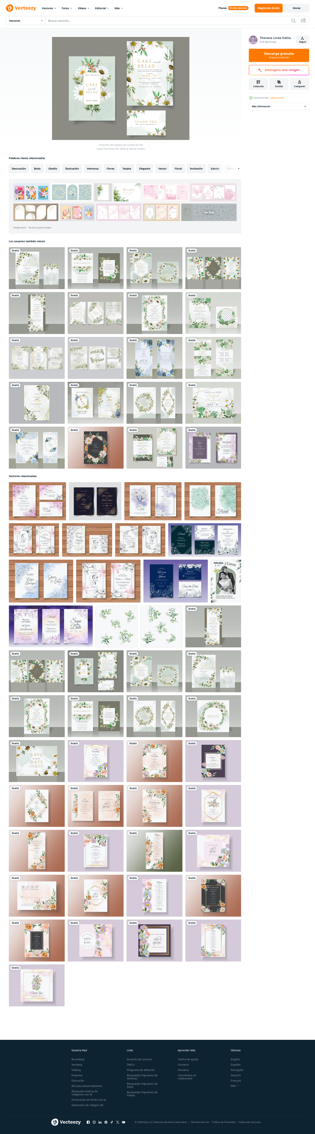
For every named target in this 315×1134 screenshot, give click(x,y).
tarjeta (126, 168)
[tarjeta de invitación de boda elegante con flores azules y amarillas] (96, 403)
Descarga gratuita (279, 55)
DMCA (130, 1064)
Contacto (183, 1064)
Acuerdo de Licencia (139, 1059)
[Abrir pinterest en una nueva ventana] (105, 1122)
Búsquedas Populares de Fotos (142, 1085)
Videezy (76, 1070)
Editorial (100, 8)
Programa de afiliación (141, 1070)
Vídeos (82, 8)
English (235, 1059)
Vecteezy (77, 1064)
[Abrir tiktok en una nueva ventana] (111, 1122)
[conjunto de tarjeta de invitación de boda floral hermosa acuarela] (37, 501)
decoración (19, 168)
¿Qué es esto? (277, 97)
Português (237, 1070)
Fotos (65, 8)
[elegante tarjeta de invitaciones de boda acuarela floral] (37, 403)
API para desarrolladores (87, 1086)
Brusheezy (78, 1059)
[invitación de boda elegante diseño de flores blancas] (96, 313)
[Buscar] (293, 20)
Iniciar (297, 8)
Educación (78, 1080)
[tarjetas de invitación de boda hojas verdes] (37, 358)
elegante (144, 168)
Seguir (302, 41)
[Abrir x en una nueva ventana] (117, 1122)
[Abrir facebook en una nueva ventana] (88, 1122)
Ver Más (209, 212)
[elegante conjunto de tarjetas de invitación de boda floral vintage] (34, 540)
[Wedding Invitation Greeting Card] (226, 581)
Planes (222, 8)
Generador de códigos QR (87, 1105)
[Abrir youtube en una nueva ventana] (123, 1122)
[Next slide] (235, 168)
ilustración (72, 168)
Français (236, 1080)
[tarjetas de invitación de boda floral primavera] (213, 448)
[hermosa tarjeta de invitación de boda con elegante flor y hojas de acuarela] (96, 448)
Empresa (77, 1075)
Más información (261, 106)
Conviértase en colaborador (187, 1076)
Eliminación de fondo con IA (89, 1099)
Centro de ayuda (188, 1059)
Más (117, 8)
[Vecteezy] (21, 8)
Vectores (47, 8)
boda (37, 168)
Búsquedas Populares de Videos (142, 1093)
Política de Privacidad (223, 1122)
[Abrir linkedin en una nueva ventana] (100, 1122)
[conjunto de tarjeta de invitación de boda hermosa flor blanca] (37, 268)
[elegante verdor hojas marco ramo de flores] (117, 626)
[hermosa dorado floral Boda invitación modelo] (95, 501)
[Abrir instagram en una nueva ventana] (94, 1122)
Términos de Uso (200, 1122)
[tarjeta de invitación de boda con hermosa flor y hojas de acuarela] (96, 761)
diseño (53, 168)
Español (236, 1064)
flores (110, 168)
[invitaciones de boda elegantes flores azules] (154, 358)
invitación (196, 168)
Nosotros (183, 1070)
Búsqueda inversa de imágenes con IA (85, 1092)
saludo (215, 168)
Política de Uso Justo (250, 1122)
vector (162, 168)
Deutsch (236, 1075)
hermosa (93, 168)
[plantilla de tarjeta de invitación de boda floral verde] (213, 313)
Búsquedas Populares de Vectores (142, 1076)
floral (178, 168)
